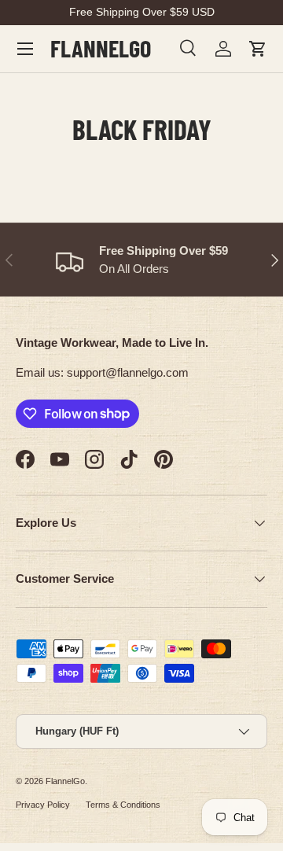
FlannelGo (65, 781)
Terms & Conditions (123, 804)
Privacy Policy (43, 804)
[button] (258, 48)
